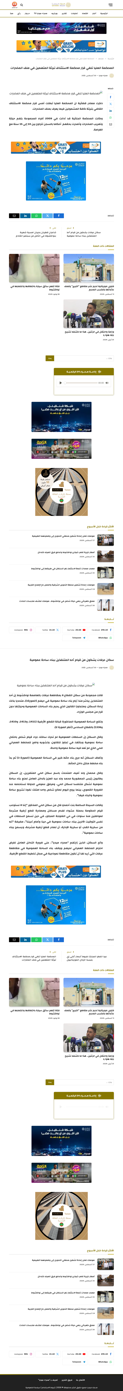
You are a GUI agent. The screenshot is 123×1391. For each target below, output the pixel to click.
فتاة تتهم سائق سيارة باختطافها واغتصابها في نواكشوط (35, 288)
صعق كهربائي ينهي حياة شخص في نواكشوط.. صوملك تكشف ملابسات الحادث (57, 601)
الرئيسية (104, 13)
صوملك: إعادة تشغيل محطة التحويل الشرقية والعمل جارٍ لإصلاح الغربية (61, 584)
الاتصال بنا (80, 1380)
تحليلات (74, 13)
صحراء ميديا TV (40, 13)
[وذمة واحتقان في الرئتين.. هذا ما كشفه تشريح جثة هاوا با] (88, 313)
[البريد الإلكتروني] (110, 124)
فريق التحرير (67, 1380)
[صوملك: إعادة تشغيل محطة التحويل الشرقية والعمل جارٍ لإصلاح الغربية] (105, 589)
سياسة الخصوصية (33, 1387)
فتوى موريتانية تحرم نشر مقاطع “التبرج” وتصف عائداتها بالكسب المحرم (89, 288)
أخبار (94, 13)
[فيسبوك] (110, 97)
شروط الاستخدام (48, 1387)
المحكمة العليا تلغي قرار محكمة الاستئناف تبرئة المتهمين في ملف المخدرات (34, 958)
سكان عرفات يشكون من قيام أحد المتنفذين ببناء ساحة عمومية (84, 234)
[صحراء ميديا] (61, 5)
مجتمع (10, 13)
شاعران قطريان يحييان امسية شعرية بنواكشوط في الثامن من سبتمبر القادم (36, 234)
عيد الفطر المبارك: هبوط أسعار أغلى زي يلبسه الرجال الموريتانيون (87, 958)
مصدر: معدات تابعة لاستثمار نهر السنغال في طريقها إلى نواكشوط (63, 568)
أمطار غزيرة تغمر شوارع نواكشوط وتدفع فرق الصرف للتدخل (66, 552)
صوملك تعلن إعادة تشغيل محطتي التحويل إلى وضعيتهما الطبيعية (63, 536)
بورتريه (54, 13)
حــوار (27, 13)
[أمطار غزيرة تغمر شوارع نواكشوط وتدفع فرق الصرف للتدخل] (105, 556)
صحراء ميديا (103, 75)
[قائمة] (110, 5)
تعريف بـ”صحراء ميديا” (48, 1380)
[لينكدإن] (110, 110)
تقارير (64, 13)
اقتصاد (85, 13)
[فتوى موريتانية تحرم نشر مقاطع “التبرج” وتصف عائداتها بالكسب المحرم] (88, 268)
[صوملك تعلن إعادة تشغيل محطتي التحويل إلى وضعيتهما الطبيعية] (105, 540)
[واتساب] (110, 117)
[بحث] (22, 5)
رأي (19, 13)
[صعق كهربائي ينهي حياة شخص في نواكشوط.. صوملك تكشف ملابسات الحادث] (105, 605)
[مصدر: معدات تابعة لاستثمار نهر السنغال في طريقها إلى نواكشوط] (105, 572)
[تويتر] (110, 103)
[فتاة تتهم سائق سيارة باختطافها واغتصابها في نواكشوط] (34, 268)
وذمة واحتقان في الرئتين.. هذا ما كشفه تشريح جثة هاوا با (89, 333)
